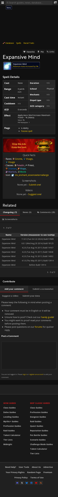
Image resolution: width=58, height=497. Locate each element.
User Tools (24, 467)
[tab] (10, 212)
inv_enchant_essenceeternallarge (31, 175)
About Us (36, 467)
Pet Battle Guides (38, 435)
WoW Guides (9, 403)
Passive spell (26, 131)
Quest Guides (36, 426)
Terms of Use (37, 477)
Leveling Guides (11, 417)
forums (38, 326)
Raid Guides (9, 430)
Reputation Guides (39, 430)
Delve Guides (9, 412)
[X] (22, 483)
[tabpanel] (29, 250)
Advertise (48, 467)
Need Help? (10, 467)
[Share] (55, 2)
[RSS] (41, 483)
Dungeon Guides (38, 417)
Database (9, 43)
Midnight (7, 444)
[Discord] (17, 483)
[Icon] (7, 66)
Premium (47, 472)
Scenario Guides (38, 439)
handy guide (47, 317)
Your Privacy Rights (15, 472)
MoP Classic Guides (40, 403)
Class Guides (9, 407)
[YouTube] (36, 483)
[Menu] (2, 2)
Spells (18, 43)
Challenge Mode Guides (41, 444)
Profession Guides (12, 426)
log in (25, 374)
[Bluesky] (27, 483)
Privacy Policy (21, 477)
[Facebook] (31, 483)
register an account (36, 374)
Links (51, 51)
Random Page (34, 472)
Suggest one (34, 194)
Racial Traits (28, 43)
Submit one (34, 184)
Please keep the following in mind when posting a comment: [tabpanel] (27, 339)
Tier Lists (8, 439)
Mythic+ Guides (10, 421)
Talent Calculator (11, 435)
